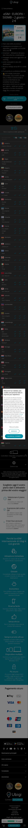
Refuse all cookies (14, 427)
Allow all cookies (14, 436)
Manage (14, 431)
